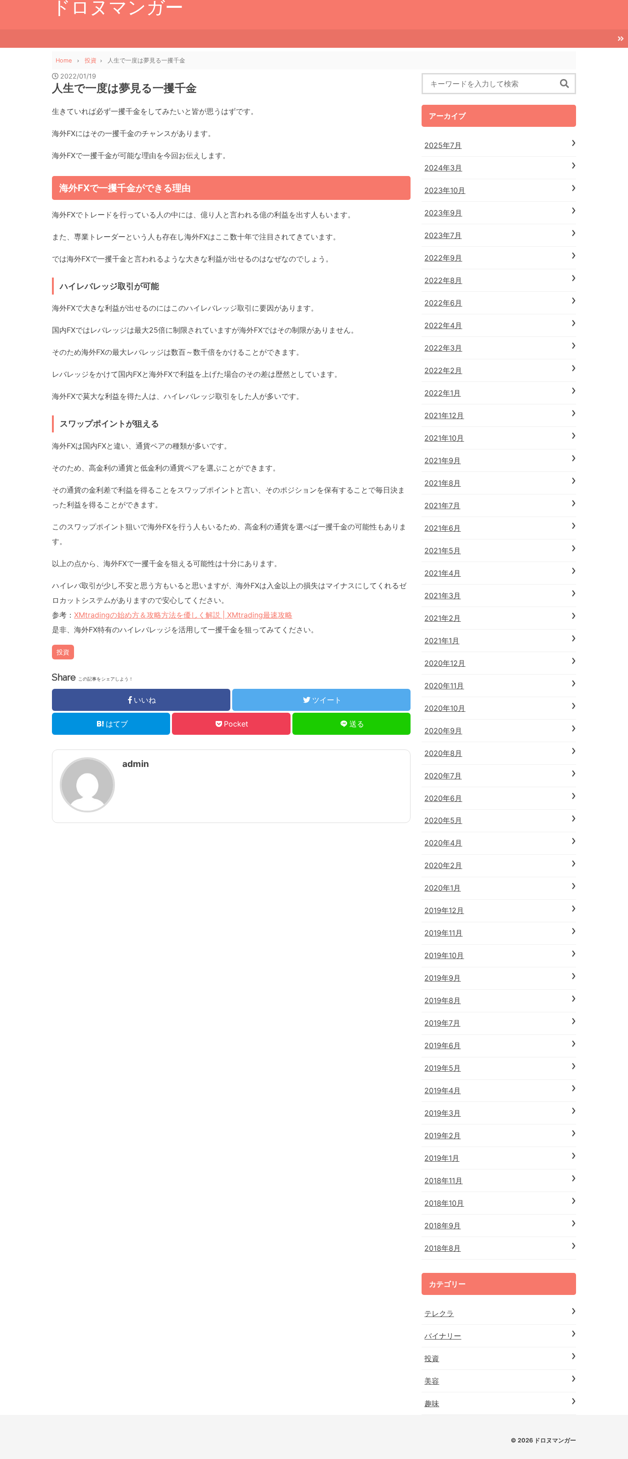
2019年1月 (441, 1158)
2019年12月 (444, 910)
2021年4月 (442, 573)
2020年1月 (442, 887)
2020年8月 (443, 753)
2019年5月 (442, 1068)
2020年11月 (444, 685)
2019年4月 (442, 1090)
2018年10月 (444, 1203)
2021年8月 (442, 483)
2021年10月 (444, 438)
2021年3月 (442, 595)
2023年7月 (443, 235)
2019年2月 (442, 1135)
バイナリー (442, 1335)
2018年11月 (443, 1180)
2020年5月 (443, 820)
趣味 (431, 1403)
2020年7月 (443, 775)
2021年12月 (444, 415)
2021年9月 (442, 460)
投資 (63, 652)
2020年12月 (444, 663)
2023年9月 (443, 212)
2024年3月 (443, 167)
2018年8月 (442, 1248)
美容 (431, 1380)
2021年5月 (442, 550)
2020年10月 (444, 708)
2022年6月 (443, 302)
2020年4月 (443, 842)
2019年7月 (442, 1023)
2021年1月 (441, 640)
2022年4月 (443, 325)
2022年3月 (443, 347)
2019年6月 (442, 1045)
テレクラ (439, 1313)
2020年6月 (443, 798)
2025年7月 (443, 145)
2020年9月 (443, 730)
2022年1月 (442, 392)
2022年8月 (443, 280)
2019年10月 (444, 955)
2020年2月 (443, 865)
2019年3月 (442, 1113)
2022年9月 (443, 257)
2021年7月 (442, 505)
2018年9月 (442, 1225)
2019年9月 (442, 977)
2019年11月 (443, 932)
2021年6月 (442, 528)
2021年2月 (442, 618)
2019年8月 (442, 1000)
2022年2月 (443, 370)
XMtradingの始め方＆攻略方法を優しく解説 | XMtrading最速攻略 (183, 614)
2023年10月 (444, 190)
